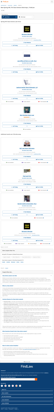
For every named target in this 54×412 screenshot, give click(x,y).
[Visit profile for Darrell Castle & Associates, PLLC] (27, 198)
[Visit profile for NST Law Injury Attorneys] (27, 143)
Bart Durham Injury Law (27, 115)
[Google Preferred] (20, 386)
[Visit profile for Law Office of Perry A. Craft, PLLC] (27, 56)
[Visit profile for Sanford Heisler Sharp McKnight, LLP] (27, 82)
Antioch (17, 262)
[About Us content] (52, 389)
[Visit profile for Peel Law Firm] (27, 171)
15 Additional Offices (37, 154)
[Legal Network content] (52, 403)
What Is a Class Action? (7, 285)
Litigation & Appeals (6, 257)
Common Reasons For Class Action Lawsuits (12, 299)
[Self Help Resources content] (52, 396)
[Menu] (1, 2)
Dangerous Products (36, 257)
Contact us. (46, 372)
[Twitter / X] (9, 386)
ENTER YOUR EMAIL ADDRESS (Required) (8, 377)
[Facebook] (2, 386)
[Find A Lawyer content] (52, 393)
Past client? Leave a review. (27, 36)
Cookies (16, 409)
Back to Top (27, 361)
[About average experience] (47, 101)
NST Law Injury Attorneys (27, 148)
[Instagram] (13, 386)
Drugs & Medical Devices (26, 257)
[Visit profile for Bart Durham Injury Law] (27, 110)
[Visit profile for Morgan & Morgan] (27, 29)
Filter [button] (3, 10)
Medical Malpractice (16, 257)
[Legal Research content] (52, 400)
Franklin (3, 262)
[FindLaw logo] (6, 2)
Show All (2, 268)
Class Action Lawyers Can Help (9, 275)
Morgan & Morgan (27, 34)
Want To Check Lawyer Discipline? (10, 345)
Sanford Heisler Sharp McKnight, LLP (27, 87)
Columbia (8, 262)
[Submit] (36, 379)
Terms (2, 409)
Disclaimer (11, 409)
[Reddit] (16, 386)
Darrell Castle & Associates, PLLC (27, 203)
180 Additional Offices (37, 40)
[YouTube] (5, 386)
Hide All (6, 268)
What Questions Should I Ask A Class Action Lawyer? (14, 331)
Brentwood (13, 262)
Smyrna (22, 262)
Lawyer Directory (3, 5)
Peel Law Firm (27, 176)
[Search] (52, 1)
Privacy (6, 409)
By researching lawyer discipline (29, 349)
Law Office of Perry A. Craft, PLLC (27, 61)
